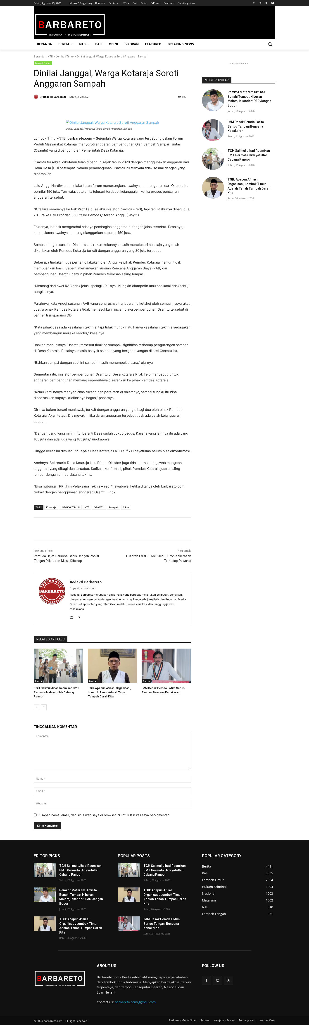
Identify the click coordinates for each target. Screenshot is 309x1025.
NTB (50, 56)
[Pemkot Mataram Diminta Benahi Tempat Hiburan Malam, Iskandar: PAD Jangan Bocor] (213, 100)
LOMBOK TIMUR (70, 507)
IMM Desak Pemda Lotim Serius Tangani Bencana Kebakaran (246, 126)
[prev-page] (36, 707)
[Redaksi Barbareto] (37, 97)
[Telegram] (98, 108)
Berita (38, 681)
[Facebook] (254, 3)
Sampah (114, 507)
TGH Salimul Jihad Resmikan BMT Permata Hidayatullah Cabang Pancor (56, 692)
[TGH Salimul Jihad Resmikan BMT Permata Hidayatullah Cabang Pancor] (58, 666)
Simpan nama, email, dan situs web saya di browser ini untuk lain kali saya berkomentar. (104, 815)
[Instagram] (260, 3)
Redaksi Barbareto (55, 96)
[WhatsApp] (88, 108)
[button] (269, 44)
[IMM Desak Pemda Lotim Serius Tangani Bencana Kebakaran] (166, 666)
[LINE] (109, 108)
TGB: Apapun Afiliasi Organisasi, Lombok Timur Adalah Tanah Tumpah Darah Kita (109, 692)
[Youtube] (272, 3)
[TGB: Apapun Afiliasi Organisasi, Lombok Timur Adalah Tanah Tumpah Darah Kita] (112, 666)
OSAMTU (99, 507)
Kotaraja (51, 507)
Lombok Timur (65, 56)
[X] (266, 3)
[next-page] (44, 707)
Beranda (39, 56)
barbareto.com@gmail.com (135, 1002)
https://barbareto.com (83, 588)
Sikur (126, 507)
